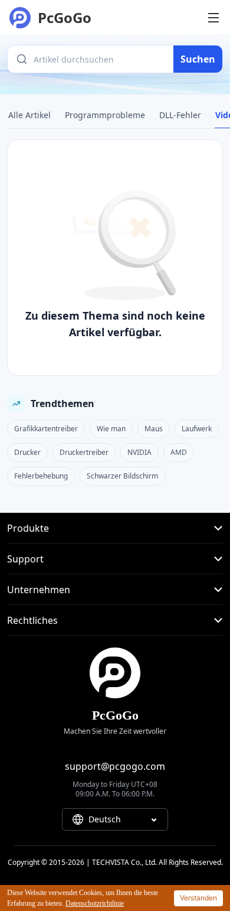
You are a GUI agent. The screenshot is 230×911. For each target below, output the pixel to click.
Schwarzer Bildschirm (122, 476)
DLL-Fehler (180, 115)
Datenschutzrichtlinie (94, 903)
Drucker (27, 452)
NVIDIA (139, 452)
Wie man (111, 429)
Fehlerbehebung (41, 476)
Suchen (197, 59)
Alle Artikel (29, 115)
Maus (153, 429)
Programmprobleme (105, 115)
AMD (178, 452)
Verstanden (198, 897)
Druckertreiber (84, 452)
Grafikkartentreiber (46, 429)
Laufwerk (197, 429)
